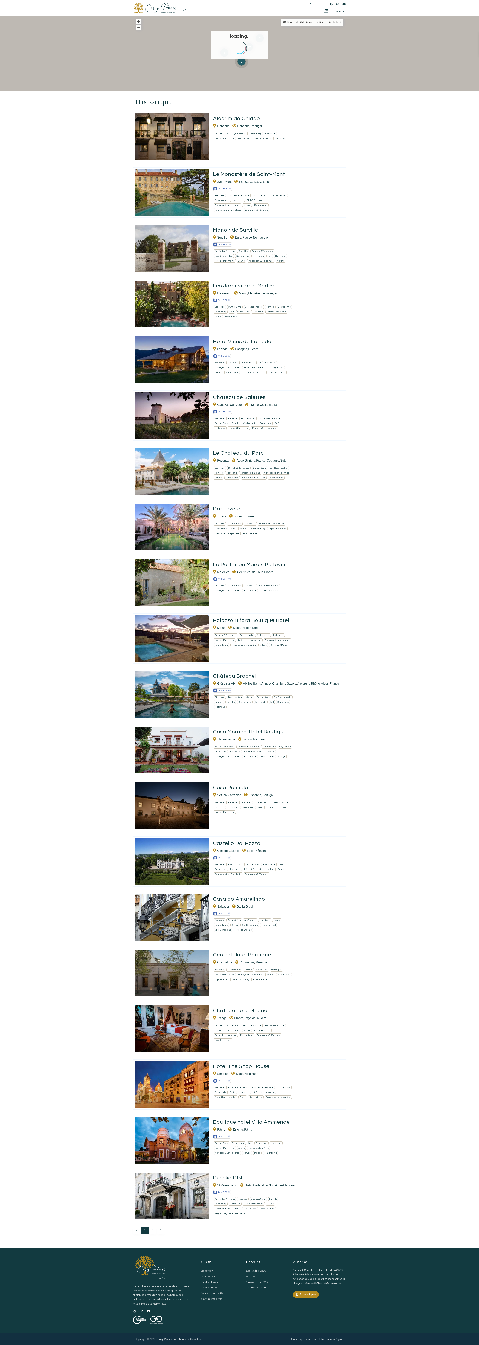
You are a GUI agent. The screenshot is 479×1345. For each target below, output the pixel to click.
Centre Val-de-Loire (250, 572)
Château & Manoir (269, 591)
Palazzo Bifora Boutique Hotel (251, 620)
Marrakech (224, 293)
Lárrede (222, 349)
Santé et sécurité (212, 1293)
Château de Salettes (239, 397)
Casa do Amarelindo (239, 899)
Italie (250, 850)
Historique (270, 133)
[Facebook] (331, 4)
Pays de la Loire (255, 1018)
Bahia (241, 906)
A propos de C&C (257, 1282)
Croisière (245, 802)
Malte (236, 627)
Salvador (223, 906)
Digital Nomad (239, 133)
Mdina (221, 627)
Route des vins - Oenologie (228, 210)
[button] (338, 11)
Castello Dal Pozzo (236, 843)
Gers (253, 181)
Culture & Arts (221, 133)
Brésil (250, 906)
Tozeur (221, 516)
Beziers (250, 460)
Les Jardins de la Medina (244, 285)
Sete (283, 460)
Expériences (209, 1287)
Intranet (251, 1276)
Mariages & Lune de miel (227, 205)
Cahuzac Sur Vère (229, 404)
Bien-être (220, 195)
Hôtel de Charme (283, 138)
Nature (247, 205)
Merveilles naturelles (254, 368)
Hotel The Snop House (241, 1066)
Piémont (260, 850)
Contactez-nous (211, 1298)
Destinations (209, 1282)
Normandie (260, 237)
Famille (270, 307)
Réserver (207, 1270)
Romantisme (244, 138)
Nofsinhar (251, 1073)
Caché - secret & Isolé (238, 195)
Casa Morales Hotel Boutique (250, 732)
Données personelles (303, 1339)
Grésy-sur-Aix (226, 683)
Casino (249, 697)
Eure (238, 237)
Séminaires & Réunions (256, 210)
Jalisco (247, 739)
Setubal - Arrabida (229, 795)
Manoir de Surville (235, 230)
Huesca (253, 349)
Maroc (243, 293)
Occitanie (263, 181)
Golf (269, 256)
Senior (235, 925)
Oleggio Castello (228, 850)
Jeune (241, 261)
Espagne (241, 349)
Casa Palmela (230, 787)
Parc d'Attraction (262, 1030)
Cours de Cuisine (261, 195)
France (243, 181)
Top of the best (276, 478)
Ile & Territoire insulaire (249, 640)
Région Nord (250, 627)
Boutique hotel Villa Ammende (251, 1122)
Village (263, 645)
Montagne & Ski (275, 368)
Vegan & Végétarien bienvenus (230, 1214)
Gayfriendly (255, 133)
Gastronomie (221, 200)
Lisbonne (223, 126)
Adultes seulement (224, 747)
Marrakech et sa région (263, 293)
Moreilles (223, 572)
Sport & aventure (277, 372)
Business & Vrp (248, 418)
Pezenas (223, 460)
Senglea (222, 1073)
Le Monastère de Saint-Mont (249, 174)
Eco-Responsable (224, 256)
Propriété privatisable (226, 1035)
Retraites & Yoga (258, 529)
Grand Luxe (243, 312)
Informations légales (331, 1339)
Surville (222, 237)
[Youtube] (344, 4)
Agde (240, 460)
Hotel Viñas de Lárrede (242, 341)
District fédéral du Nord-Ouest (264, 1185)
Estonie (238, 1129)
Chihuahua (224, 962)
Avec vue (219, 363)
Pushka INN (227, 1178)
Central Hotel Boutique (242, 955)
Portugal (256, 126)
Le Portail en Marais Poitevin (249, 564)
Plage (243, 1097)
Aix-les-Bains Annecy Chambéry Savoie (269, 683)
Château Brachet (235, 676)
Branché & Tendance (262, 251)
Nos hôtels (208, 1276)
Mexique (259, 739)
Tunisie (249, 516)
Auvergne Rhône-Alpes (313, 683)
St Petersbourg (227, 1185)
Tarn (276, 404)
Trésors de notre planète (227, 533)
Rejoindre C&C (256, 1270)
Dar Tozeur (227, 509)
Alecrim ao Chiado (236, 118)
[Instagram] (337, 4)
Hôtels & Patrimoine (224, 138)
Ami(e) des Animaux (225, 251)
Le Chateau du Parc (238, 453)
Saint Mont (224, 181)
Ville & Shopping (263, 138)
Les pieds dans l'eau (258, 1148)
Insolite (271, 752)
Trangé (222, 1018)
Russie (290, 1185)
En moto (219, 702)
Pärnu (221, 1129)
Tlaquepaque (226, 739)
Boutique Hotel (250, 533)
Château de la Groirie (240, 1010)
